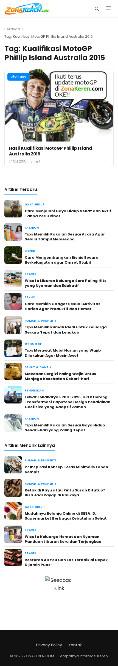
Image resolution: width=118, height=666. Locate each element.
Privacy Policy (49, 645)
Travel (30, 274)
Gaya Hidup (34, 204)
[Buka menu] (108, 9)
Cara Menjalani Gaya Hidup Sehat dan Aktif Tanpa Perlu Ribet (68, 213)
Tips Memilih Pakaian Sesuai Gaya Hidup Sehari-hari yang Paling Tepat (65, 428)
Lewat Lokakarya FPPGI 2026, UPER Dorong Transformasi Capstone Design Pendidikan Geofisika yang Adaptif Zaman (67, 401)
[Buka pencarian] (97, 8)
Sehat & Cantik (38, 367)
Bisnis (30, 251)
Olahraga (18, 76)
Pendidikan (34, 390)
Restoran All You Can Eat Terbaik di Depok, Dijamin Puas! (67, 562)
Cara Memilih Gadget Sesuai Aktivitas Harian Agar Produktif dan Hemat (62, 306)
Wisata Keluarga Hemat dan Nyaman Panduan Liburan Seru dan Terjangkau (63, 539)
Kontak (75, 645)
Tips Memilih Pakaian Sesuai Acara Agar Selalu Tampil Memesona (65, 237)
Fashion (32, 228)
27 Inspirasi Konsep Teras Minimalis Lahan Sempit (66, 469)
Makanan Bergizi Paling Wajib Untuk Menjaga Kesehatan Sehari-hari (60, 376)
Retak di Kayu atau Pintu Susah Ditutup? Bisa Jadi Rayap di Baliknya (65, 493)
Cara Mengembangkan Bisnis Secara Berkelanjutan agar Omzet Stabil (62, 260)
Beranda (12, 29)
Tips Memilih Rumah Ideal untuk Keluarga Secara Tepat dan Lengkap (66, 330)
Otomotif (33, 344)
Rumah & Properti (40, 321)
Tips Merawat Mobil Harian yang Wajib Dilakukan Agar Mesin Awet (63, 353)
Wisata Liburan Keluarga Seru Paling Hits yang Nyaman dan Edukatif (65, 283)
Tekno (30, 297)
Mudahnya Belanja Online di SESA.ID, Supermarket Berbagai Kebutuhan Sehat (66, 516)
